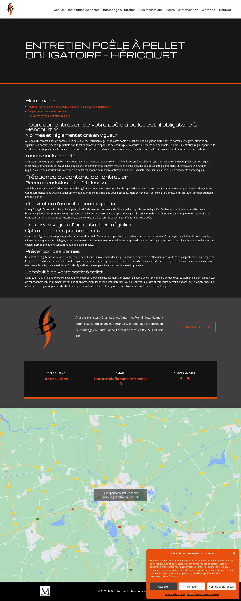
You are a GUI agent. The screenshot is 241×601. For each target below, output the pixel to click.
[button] (234, 553)
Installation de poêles (83, 10)
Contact (225, 10)
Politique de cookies (175, 594)
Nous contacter (196, 327)
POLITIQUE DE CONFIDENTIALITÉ (203, 594)
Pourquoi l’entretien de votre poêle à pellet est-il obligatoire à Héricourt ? (69, 106)
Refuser (192, 586)
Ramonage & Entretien (119, 10)
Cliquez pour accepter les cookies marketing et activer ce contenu (120, 495)
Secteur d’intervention (182, 10)
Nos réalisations (150, 10)
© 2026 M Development (113, 591)
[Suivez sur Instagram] (188, 379)
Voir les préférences (221, 586)
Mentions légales (142, 591)
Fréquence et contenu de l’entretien (48, 111)
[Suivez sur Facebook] (181, 379)
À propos (208, 10)
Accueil (59, 10)
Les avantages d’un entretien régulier (49, 116)
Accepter (163, 586)
